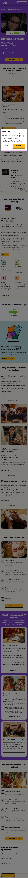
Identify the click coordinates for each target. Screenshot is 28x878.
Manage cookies (7, 146)
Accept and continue (19, 146)
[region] (14, 140)
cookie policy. (19, 141)
